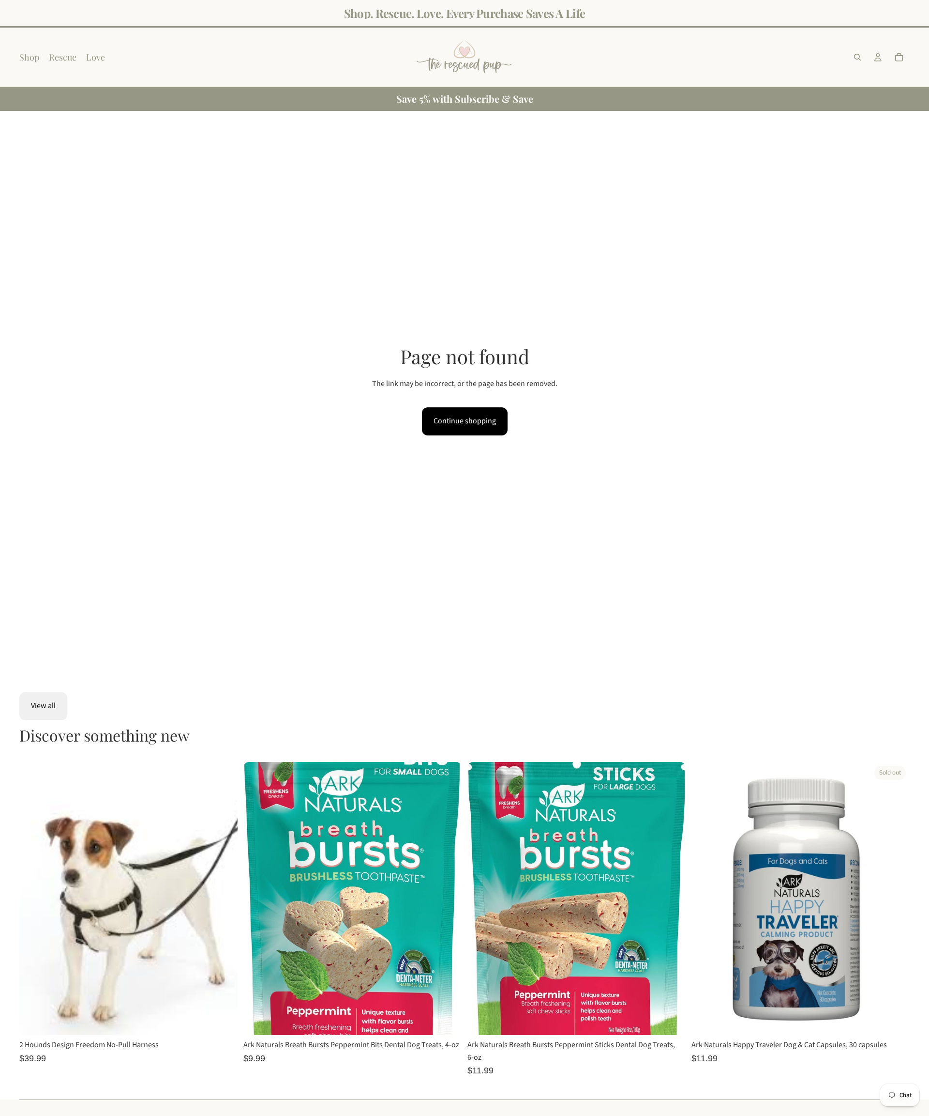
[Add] (446, 1020)
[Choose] (222, 1020)
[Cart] (899, 57)
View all (43, 705)
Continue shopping (465, 421)
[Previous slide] (33, 898)
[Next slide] (223, 898)
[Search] (857, 57)
